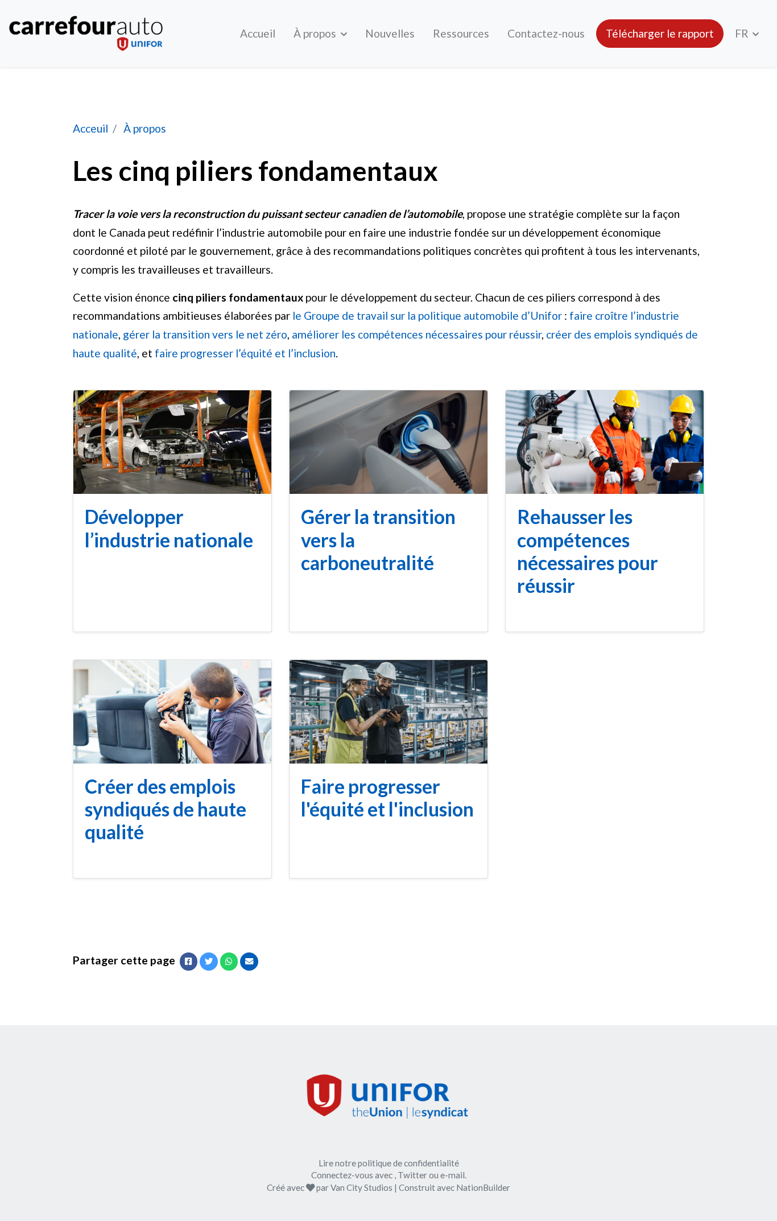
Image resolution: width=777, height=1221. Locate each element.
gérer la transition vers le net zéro (205, 334)
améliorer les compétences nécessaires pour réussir (417, 334)
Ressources (461, 33)
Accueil (257, 33)
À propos (316, 33)
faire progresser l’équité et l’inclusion (245, 353)
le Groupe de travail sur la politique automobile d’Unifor (427, 315)
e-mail (452, 1175)
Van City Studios (361, 1187)
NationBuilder (483, 1187)
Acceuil (90, 128)
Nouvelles (390, 33)
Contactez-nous (546, 33)
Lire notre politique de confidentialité (389, 1163)
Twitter (412, 1175)
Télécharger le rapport (660, 33)
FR (743, 33)
